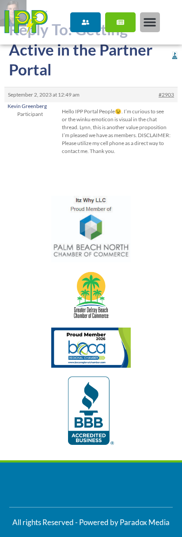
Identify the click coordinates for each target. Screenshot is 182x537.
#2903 (166, 94)
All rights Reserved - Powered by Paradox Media (91, 522)
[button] (150, 22)
